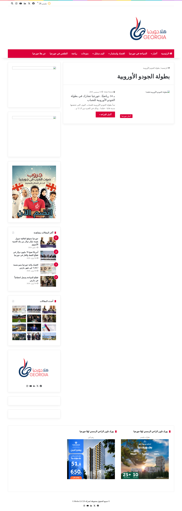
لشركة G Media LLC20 (81, 501)
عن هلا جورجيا (39, 53)
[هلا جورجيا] (149, 28)
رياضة (74, 53)
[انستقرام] (27, 386)
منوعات (85, 53)
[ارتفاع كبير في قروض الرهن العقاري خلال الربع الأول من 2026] (19, 336)
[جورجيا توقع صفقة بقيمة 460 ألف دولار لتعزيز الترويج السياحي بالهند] (19, 327)
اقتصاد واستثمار (117, 53)
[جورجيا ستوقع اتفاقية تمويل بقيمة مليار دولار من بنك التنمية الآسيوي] (48, 242)
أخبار (155, 53)
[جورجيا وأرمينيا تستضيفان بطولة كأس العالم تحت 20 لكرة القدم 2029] (19, 318)
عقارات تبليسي (145, 437)
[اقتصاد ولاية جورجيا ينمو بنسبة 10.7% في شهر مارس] (48, 268)
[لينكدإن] (34, 386)
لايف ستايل (99, 53)
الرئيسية (165, 53)
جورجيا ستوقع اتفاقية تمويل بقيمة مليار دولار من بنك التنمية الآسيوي (25, 242)
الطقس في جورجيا (59, 53)
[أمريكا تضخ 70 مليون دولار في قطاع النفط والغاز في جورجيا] (48, 256)
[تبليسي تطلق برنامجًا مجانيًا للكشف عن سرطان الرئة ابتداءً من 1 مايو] (49, 327)
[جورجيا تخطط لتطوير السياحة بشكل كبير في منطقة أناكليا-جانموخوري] (49, 336)
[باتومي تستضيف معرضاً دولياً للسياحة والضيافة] (34, 318)
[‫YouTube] (30, 386)
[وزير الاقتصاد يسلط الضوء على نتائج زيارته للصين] (34, 336)
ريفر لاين (91, 437)
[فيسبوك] (41, 386)
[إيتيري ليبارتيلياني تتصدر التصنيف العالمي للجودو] (34, 327)
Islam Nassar (108, 92)
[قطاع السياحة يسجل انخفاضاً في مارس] (48, 281)
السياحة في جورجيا (138, 53)
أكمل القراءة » (105, 114)
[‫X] (37, 386)
